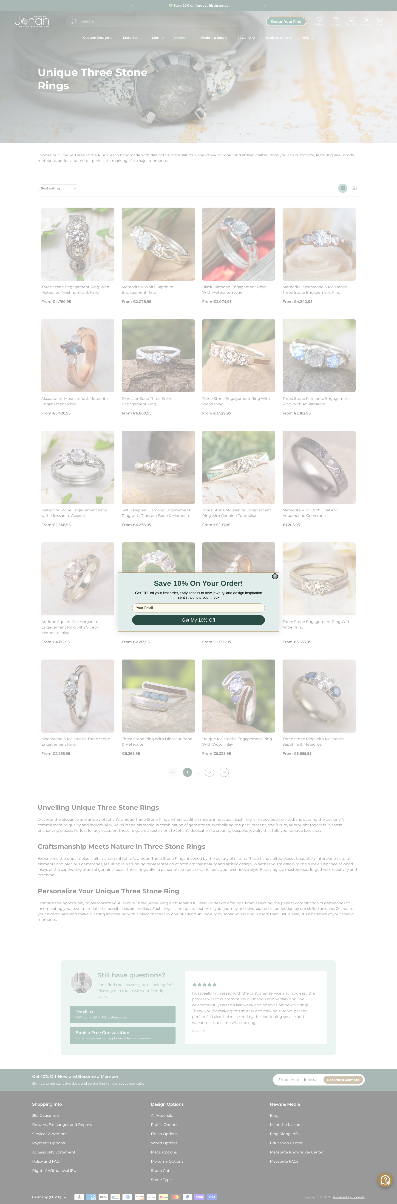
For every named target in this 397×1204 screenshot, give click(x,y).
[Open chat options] (385, 1180)
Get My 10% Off (198, 620)
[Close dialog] (275, 576)
